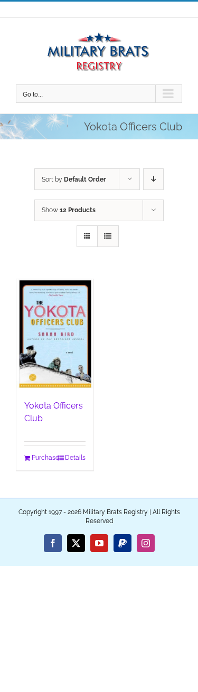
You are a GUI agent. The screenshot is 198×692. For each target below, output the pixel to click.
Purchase (43, 457)
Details (75, 457)
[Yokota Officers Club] (54, 334)
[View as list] (108, 236)
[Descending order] (153, 179)
